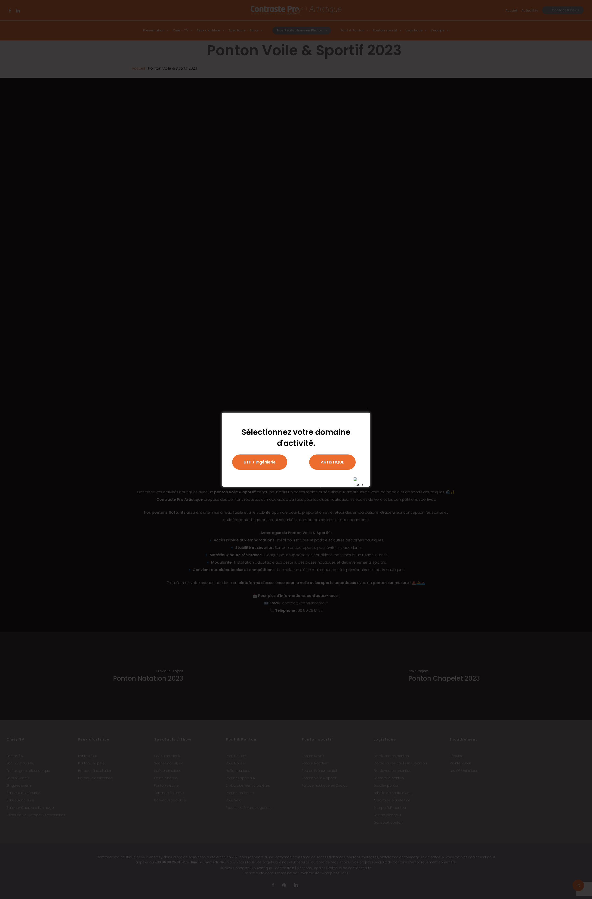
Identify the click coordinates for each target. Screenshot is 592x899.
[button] (259, 462)
